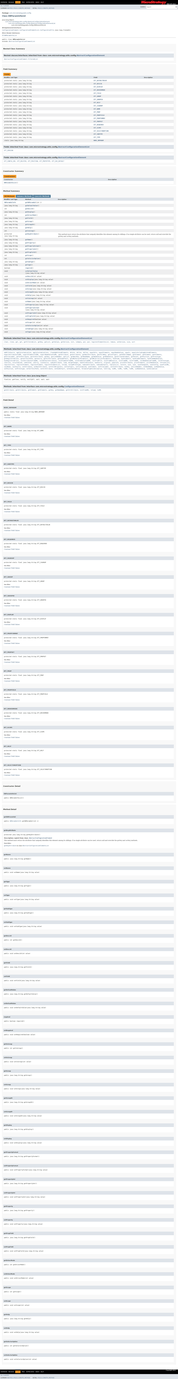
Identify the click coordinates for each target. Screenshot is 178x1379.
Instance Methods (24, 196)
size (128, 342)
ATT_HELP (97, 102)
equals (127, 352)
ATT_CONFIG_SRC (10, 161)
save (129, 365)
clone (12, 342)
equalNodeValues (117, 352)
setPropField (30, 316)
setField (28, 286)
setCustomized (81, 367)
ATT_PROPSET (98, 121)
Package (11, 2)
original (107, 362)
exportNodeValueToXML (48, 354)
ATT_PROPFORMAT (99, 118)
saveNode (7, 367)
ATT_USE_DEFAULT (58, 161)
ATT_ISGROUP (98, 106)
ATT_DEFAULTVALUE (100, 80)
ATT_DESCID (98, 84)
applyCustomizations (41, 352)
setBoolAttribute (40, 367)
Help (42, 2)
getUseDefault (63, 358)
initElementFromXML (65, 361)
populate (115, 362)
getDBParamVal (30, 202)
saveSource (16, 367)
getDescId (29, 209)
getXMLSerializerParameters (100, 358)
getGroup (28, 221)
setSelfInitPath (32, 369)
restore (123, 365)
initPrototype (163, 361)
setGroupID (29, 292)
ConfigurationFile (47, 30)
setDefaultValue (31, 271)
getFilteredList (30, 342)
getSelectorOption (32, 258)
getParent (134, 356)
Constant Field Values (12, 417)
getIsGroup (29, 231)
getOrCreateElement (121, 356)
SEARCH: (143, 7)
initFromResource (110, 361)
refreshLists (165, 362)
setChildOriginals (56, 367)
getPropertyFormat (32, 246)
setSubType (29, 329)
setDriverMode (30, 282)
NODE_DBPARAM (99, 140)
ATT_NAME (97, 109)
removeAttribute (88, 365)
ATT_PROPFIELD (99, 115)
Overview (4, 2)
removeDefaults (102, 365)
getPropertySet (31, 249)
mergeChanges (73, 362)
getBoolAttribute (88, 354)
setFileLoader (103, 367)
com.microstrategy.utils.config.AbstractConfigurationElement (27, 21)
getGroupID (29, 224)
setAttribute (27, 367)
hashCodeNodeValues (154, 358)
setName (28, 301)
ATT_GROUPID (98, 99)
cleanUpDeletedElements (59, 352)
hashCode (116, 358)
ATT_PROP (97, 112)
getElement (137, 354)
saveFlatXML (164, 365)
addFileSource (9, 352)
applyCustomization (23, 352)
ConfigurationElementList (29, 30)
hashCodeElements (139, 358)
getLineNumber (56, 356)
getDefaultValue (31, 205)
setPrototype (20, 369)
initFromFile (97, 361)
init (72, 342)
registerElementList (52, 365)
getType (28, 265)
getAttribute (63, 354)
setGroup (28, 289)
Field (15, 8)
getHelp (28, 227)
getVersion (65, 342)
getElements (156, 354)
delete (72, 352)
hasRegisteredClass (11, 361)
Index (37, 2)
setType (28, 332)
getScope (28, 255)
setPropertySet (31, 313)
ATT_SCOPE (97, 128)
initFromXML (123, 361)
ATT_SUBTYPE (98, 134)
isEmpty (78, 342)
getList (47, 342)
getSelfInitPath (26, 358)
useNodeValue (140, 369)
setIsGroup (29, 298)
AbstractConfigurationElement (91, 55)
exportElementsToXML (31, 354)
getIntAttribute (22, 356)
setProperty (29, 304)
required (28, 268)
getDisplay (29, 212)
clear (6, 342)
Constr (20, 8)
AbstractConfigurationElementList (22, 41)
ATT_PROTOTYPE (44, 161)
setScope (28, 322)
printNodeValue (152, 362)
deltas (79, 352)
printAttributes (126, 362)
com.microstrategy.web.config (20, 13)
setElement (92, 367)
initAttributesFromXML (29, 361)
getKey (40, 342)
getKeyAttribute (31, 234)
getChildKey (101, 354)
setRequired (29, 319)
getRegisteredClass (11, 358)
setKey (126, 367)
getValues (55, 342)
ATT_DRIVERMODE (99, 90)
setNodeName (147, 367)
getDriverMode (30, 215)
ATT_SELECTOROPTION (101, 131)
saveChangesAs (143, 365)
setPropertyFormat (32, 308)
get (17, 342)
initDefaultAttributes (48, 361)
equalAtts (93, 352)
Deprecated (30, 2)
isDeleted (27, 362)
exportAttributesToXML (12, 354)
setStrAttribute (46, 369)
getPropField (30, 252)
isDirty (36, 362)
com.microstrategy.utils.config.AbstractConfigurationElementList (31, 23)
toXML (114, 369)
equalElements (104, 352)
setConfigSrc (69, 367)
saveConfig (154, 365)
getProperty (29, 243)
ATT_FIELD (97, 93)
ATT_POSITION (33, 161)
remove (112, 342)
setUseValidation (73, 369)
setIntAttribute (116, 367)
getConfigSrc (113, 354)
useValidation (152, 369)
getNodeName (85, 356)
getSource (38, 358)
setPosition (8, 369)
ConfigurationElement (10, 30)
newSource (98, 362)
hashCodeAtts (126, 358)
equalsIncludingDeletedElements (144, 352)
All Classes (5, 5)
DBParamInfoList (10, 182)
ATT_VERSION (8, 150)
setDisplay (29, 279)
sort (133, 342)
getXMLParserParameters (79, 358)
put (84, 342)
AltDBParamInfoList (9, 35)
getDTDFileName (125, 354)
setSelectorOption (32, 325)
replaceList (114, 365)
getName (28, 239)
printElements (139, 362)
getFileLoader (9, 356)
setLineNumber (136, 367)
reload (64, 365)
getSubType (29, 262)
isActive (7, 362)
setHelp (28, 295)
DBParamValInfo (10, 202)
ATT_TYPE (97, 137)
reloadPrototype (74, 365)
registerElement (22, 365)
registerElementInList (100, 342)
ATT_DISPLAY (98, 87)
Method (27, 8)
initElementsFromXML (83, 361)
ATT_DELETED (21, 161)
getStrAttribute (50, 358)
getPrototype (156, 356)
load (65, 362)
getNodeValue (96, 356)
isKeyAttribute (56, 362)
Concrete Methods (41, 196)
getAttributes (75, 354)
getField (28, 218)
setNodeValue (159, 367)
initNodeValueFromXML (148, 361)
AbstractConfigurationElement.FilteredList (21, 59)
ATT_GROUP (97, 96)
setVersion (121, 342)
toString (107, 369)
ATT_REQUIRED (99, 125)
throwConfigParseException (91, 369)
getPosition (144, 356)
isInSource (44, 362)
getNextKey (75, 356)
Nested (9, 8)
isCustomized (17, 362)
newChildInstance (86, 362)
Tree (23, 2)
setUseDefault (59, 369)
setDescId (29, 276)
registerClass (9, 365)
